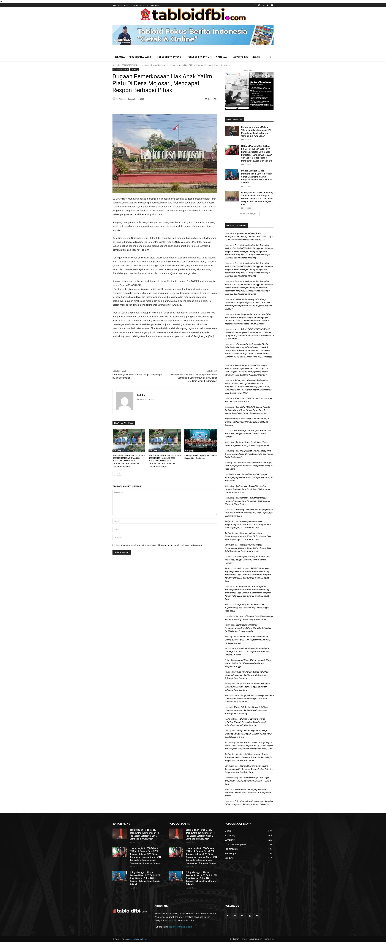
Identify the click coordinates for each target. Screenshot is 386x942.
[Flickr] (242, 915)
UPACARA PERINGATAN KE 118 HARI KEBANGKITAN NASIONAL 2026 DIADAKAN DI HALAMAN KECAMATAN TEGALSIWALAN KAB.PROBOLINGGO (128, 460)
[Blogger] (228, 915)
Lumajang (145, 65)
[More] (164, 107)
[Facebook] (255, 5)
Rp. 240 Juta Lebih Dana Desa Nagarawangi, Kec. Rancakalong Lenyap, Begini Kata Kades (247, 607)
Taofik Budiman (232, 418)
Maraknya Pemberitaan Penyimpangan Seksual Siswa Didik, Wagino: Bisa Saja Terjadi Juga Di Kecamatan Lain (248, 512)
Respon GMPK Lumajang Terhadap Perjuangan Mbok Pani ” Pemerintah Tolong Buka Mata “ (248, 792)
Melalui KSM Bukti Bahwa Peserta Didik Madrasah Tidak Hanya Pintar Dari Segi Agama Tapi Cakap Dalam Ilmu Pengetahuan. (247, 410)
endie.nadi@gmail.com (137, 939)
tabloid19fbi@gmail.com (180, 926)
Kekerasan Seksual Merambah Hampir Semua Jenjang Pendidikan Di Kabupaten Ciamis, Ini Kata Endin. (249, 465)
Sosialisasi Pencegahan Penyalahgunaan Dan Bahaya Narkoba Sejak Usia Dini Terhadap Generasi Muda (248, 627)
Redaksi (122, 99)
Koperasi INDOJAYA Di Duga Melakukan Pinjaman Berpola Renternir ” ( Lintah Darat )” (248, 780)
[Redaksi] (114, 98)
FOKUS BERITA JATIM (130, 65)
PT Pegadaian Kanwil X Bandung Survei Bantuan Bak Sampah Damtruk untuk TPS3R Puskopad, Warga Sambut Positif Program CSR (257, 198)
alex (227, 789)
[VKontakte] (257, 915)
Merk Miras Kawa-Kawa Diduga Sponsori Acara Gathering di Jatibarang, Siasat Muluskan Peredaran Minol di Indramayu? (194, 377)
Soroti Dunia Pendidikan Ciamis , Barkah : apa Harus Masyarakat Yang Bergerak (247, 421)
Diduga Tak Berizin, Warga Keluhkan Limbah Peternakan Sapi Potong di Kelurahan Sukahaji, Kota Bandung (246, 674)
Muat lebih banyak (248, 213)
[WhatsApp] (157, 107)
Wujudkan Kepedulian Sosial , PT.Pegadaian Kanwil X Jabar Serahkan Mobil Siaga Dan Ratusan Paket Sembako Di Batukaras (248, 236)
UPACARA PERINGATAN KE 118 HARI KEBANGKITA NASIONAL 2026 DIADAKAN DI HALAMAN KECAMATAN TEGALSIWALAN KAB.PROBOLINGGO (165, 460)
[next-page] (119, 474)
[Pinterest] (150, 107)
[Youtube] (272, 5)
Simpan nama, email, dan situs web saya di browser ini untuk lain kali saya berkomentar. (159, 545)
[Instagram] (259, 5)
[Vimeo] (267, 5)
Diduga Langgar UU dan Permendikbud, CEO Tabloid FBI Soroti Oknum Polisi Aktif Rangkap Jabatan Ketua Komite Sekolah (256, 177)
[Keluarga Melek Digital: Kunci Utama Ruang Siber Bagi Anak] (200, 440)
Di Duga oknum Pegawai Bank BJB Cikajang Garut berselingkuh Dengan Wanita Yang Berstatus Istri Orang (248, 733)
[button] (270, 57)
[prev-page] (114, 474)
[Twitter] (263, 5)
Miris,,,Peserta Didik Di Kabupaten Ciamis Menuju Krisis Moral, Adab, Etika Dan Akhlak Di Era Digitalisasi (249, 453)
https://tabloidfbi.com (145, 399)
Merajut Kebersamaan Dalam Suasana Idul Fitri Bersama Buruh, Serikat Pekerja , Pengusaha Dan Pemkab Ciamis (249, 757)
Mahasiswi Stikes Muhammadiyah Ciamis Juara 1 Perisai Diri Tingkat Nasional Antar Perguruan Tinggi (248, 639)
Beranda (116, 65)
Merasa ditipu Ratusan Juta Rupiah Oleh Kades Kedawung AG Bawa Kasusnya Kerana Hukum (248, 433)
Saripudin (229, 521)
